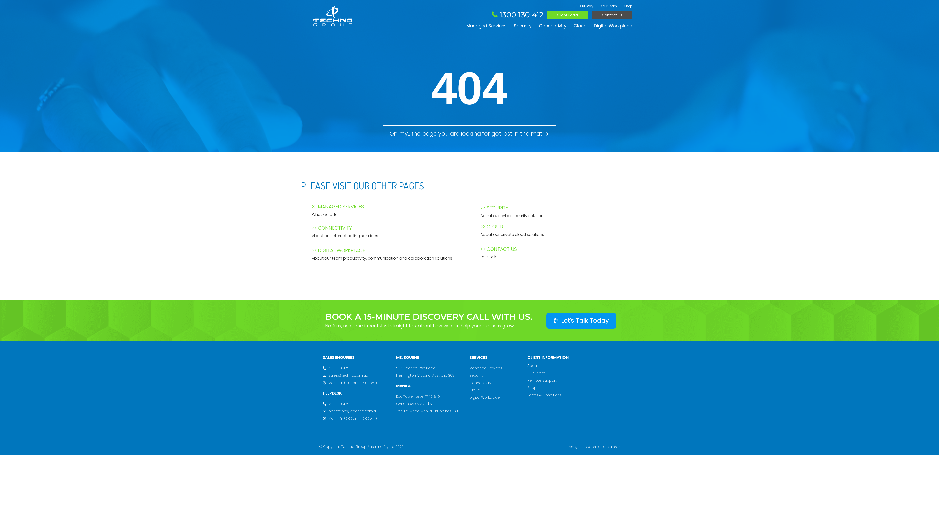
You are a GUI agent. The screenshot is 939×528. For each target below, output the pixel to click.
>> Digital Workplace (338, 250)
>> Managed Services (338, 206)
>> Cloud (492, 226)
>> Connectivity (332, 227)
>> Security (494, 207)
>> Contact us (499, 249)
